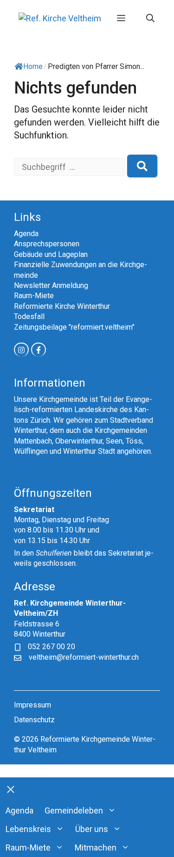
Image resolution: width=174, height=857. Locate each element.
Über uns (91, 829)
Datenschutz (34, 719)
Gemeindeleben (74, 810)
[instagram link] (21, 350)
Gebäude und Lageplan (51, 254)
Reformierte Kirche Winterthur (62, 306)
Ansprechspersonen (46, 243)
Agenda (26, 233)
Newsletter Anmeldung (51, 285)
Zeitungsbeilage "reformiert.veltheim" (74, 327)
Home (33, 66)
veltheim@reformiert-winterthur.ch (84, 657)
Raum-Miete (34, 295)
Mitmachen (95, 847)
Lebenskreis (28, 829)
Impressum (32, 705)
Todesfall (29, 316)
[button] (150, 18)
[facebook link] (38, 350)
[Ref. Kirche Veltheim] (60, 18)
